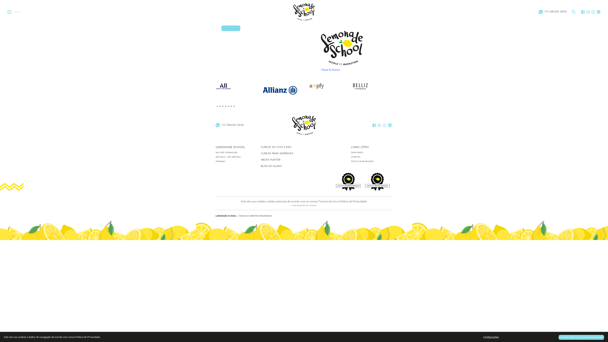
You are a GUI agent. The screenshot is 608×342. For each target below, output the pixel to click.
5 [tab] (228, 106)
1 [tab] (217, 106)
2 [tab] (220, 106)
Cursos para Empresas (277, 153)
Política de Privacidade (362, 161)
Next (386, 93)
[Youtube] (593, 12)
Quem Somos (357, 153)
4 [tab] (225, 106)
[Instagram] (588, 12)
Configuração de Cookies (304, 205)
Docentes (355, 157)
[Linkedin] (598, 12)
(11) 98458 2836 (556, 11)
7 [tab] (234, 106)
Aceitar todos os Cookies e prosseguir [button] (581, 337)
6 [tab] (231, 106)
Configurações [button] (491, 337)
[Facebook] (583, 12)
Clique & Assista (330, 69)
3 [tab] (222, 106)
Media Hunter (270, 159)
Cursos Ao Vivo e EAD (276, 147)
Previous (222, 95)
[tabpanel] (238, 88)
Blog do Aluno (271, 166)
